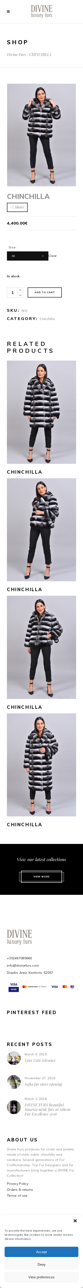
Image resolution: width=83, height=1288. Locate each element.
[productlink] (41, 412)
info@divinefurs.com (23, 965)
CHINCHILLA (25, 472)
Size (12, 247)
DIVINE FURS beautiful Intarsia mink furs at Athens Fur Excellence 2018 (48, 1109)
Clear (52, 255)
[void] (9, 11)
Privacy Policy (17, 1184)
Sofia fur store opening (43, 1084)
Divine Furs (16, 54)
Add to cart (45, 292)
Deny (42, 1264)
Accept (41, 1252)
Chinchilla (47, 319)
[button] (75, 1221)
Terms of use (17, 1195)
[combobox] (27, 256)
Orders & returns (20, 1190)
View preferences (41, 1277)
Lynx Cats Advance (40, 1060)
